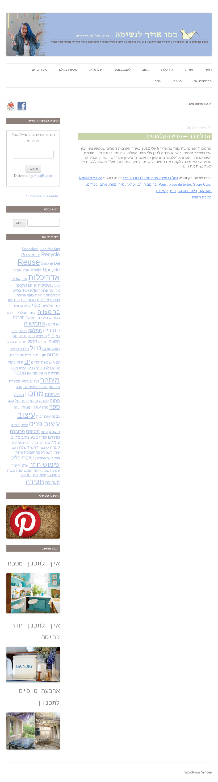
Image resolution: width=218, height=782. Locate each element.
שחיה (55, 458)
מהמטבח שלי (203, 81)
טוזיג (56, 349)
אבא (25, 270)
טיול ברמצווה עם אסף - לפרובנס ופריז (150, 178)
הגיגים (177, 81)
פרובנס (17, 431)
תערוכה (52, 482)
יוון (44, 354)
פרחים (54, 437)
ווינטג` (23, 331)
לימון (22, 368)
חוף (51, 335)
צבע (34, 437)
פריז (173, 191)
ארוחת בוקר (36, 295)
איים (32, 285)
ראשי (208, 69)
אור (24, 279)
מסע (25, 381)
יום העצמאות (50, 362)
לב (58, 368)
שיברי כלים (22, 458)
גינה (10, 312)
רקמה (40, 452)
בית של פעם (50, 306)
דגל (45, 317)
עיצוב (145, 69)
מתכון (34, 393)
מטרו (112, 184)
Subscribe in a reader (42, 196)
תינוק (42, 475)
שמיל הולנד (41, 471)
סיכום (24, 401)
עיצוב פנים (44, 424)
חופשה (41, 336)
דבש (56, 318)
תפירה (35, 482)
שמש (28, 470)
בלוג (35, 305)
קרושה (44, 448)
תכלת (26, 475)
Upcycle (51, 269)
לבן (52, 368)
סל (17, 401)
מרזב (103, 184)
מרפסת (54, 387)
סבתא (44, 400)
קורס (29, 443)
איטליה (44, 285)
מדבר (14, 368)
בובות (32, 300)
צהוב (25, 437)
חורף (31, 336)
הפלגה (35, 330)
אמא (33, 290)
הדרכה (18, 317)
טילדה (24, 349)
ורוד (14, 331)
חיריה (23, 336)
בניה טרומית (21, 306)
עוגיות (26, 407)
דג (139, 184)
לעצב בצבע (123, 69)
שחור (19, 452)
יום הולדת (33, 355)
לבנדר (44, 368)
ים (27, 361)
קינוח (21, 443)
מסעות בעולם (68, 69)
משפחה (52, 394)
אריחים (43, 300)
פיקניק (54, 432)
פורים (15, 425)
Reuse (29, 262)
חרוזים (43, 342)
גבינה (32, 313)
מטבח (20, 373)
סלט (11, 401)
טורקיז (46, 349)
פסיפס (33, 431)
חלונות (54, 341)
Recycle (50, 254)
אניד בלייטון (19, 290)
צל (36, 443)
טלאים (14, 349)
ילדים (35, 362)
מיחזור (50, 380)
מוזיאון (32, 373)
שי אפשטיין (42, 458)
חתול (32, 341)
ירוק (19, 362)
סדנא (34, 400)
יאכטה (53, 354)
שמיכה (55, 471)
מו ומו (43, 373)
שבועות (29, 452)
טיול (121, 184)
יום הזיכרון (16, 355)
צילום (158, 81)
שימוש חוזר (45, 464)
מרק (19, 387)
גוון (16, 312)
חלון (15, 336)
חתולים (21, 341)
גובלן (23, 313)
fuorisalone (30, 249)
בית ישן (14, 300)
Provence (30, 254)
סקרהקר (205, 191)
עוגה (36, 407)
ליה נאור (33, 368)
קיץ (14, 443)
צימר (55, 442)
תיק (35, 475)
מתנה (55, 400)
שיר (14, 465)
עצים (24, 425)
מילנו (34, 381)
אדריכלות (167, 69)
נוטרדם (92, 184)
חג (58, 336)
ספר (54, 406)
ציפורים (44, 443)
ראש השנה (29, 447)
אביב (17, 270)
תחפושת (53, 475)
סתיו (45, 407)
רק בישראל (96, 69)
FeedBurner (43, 176)
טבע (10, 342)
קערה (55, 447)
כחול (11, 362)
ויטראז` (131, 184)
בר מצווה (150, 184)
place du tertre (180, 184)
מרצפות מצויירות (35, 387)
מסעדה (15, 381)
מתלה (19, 395)
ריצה (49, 452)
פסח (44, 432)
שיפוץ (23, 465)
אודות (189, 69)
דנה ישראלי (34, 318)
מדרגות (54, 373)
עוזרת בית (43, 416)
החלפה (53, 324)
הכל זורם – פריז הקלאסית (178, 136)
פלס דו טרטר (187, 191)
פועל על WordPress (198, 772)
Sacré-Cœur (202, 184)
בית (24, 300)
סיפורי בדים (39, 69)
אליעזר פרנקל (49, 290)
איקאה (21, 285)
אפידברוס (53, 295)
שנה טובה (15, 470)
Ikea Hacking (50, 249)
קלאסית (162, 191)
